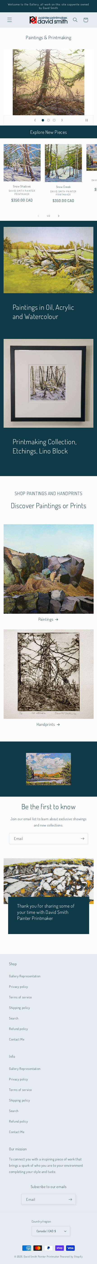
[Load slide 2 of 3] (48, 120)
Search (13, 1018)
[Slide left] (38, 216)
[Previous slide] (35, 120)
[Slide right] (59, 216)
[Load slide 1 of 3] (43, 120)
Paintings (45, 619)
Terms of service (20, 997)
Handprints (46, 724)
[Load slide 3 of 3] (54, 120)
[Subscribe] (82, 838)
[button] (9, 20)
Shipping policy (19, 1008)
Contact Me (16, 1039)
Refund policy (18, 1029)
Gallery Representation (25, 976)
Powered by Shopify (71, 1256)
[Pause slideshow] (88, 120)
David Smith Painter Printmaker (41, 1256)
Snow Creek (63, 187)
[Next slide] (62, 120)
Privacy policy (18, 986)
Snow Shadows (22, 186)
